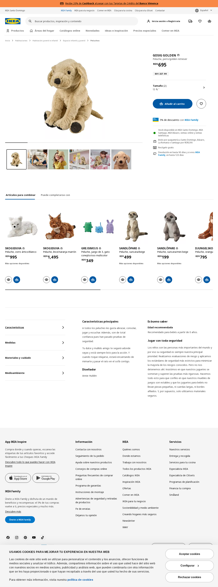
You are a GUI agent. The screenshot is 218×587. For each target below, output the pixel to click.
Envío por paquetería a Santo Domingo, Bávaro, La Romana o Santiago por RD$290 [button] (181, 141)
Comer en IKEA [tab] (170, 30)
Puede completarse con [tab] (55, 195)
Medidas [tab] (10, 342)
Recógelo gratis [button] (166, 147)
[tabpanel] (147, 363)
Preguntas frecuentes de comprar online (94, 477)
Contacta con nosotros (88, 449)
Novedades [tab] (92, 30)
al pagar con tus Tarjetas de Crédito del (120, 3)
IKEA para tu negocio (84, 10)
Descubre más (13, 511)
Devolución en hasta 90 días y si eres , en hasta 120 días (179, 154)
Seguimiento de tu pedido (89, 455)
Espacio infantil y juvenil (74, 40)
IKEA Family (66, 10)
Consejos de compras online (91, 468)
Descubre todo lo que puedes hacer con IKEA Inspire (30, 463)
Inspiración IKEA (131, 481)
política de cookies (80, 579)
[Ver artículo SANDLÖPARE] (136, 226)
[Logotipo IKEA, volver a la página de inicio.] (12, 21)
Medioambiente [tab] (15, 373)
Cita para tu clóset (144, 10)
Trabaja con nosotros (134, 462)
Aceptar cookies (189, 554)
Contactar (160, 10)
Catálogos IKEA (131, 475)
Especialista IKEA (178, 468)
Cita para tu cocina (123, 10)
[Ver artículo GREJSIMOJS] (98, 226)
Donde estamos (131, 455)
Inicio (7, 40)
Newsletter (128, 520)
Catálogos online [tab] (70, 30)
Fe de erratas (82, 508)
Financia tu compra (180, 488)
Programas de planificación (184, 481)
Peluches (94, 40)
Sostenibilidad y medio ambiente (140, 507)
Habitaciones (21, 40)
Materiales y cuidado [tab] (18, 357)
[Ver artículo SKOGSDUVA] (22, 226)
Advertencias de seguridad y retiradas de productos (96, 500)
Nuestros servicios (179, 449)
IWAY (125, 527)
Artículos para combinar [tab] (20, 195)
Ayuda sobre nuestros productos (93, 462)
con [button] (179, 119)
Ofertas (126, 488)
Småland (174, 494)
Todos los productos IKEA (136, 468)
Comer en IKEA (104, 10)
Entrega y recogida (179, 455)
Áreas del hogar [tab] (44, 30)
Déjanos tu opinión (86, 515)
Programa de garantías (88, 485)
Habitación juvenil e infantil (45, 40)
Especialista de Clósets (182, 475)
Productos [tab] (17, 30)
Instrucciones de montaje (89, 492)
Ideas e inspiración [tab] (116, 30)
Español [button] (204, 10)
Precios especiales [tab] (144, 30)
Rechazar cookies (189, 577)
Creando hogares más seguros (139, 514)
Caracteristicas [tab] (14, 327)
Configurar (187, 565)
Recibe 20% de (73, 3)
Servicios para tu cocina (182, 462)
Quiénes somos (131, 449)
